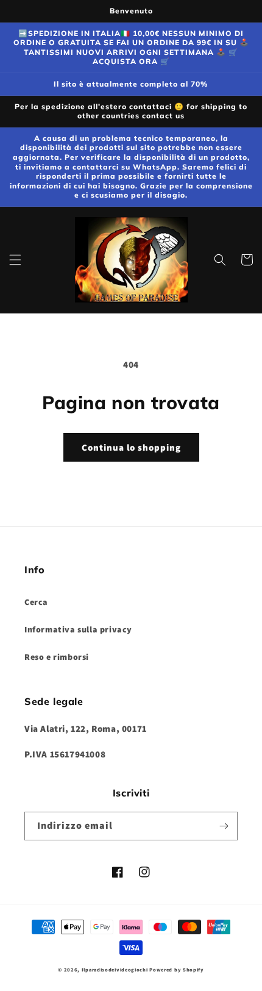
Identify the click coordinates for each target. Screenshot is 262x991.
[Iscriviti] (223, 826)
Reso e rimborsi (56, 656)
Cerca (36, 601)
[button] (15, 259)
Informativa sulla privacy (78, 629)
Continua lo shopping (131, 447)
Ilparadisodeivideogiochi (115, 969)
